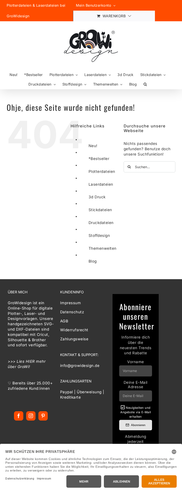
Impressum (70, 303)
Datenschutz (72, 312)
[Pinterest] (43, 416)
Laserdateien (101, 184)
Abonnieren (138, 425)
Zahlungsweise (74, 339)
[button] (145, 84)
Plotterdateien (102, 171)
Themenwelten (103, 248)
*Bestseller (99, 158)
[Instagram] (31, 416)
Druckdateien (101, 222)
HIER (30, 361)
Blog (93, 261)
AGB (64, 321)
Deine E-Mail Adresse (136, 384)
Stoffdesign (99, 235)
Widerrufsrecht (74, 330)
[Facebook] (19, 416)
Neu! (93, 146)
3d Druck (97, 197)
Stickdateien (100, 210)
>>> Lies (17, 361)
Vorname (135, 362)
